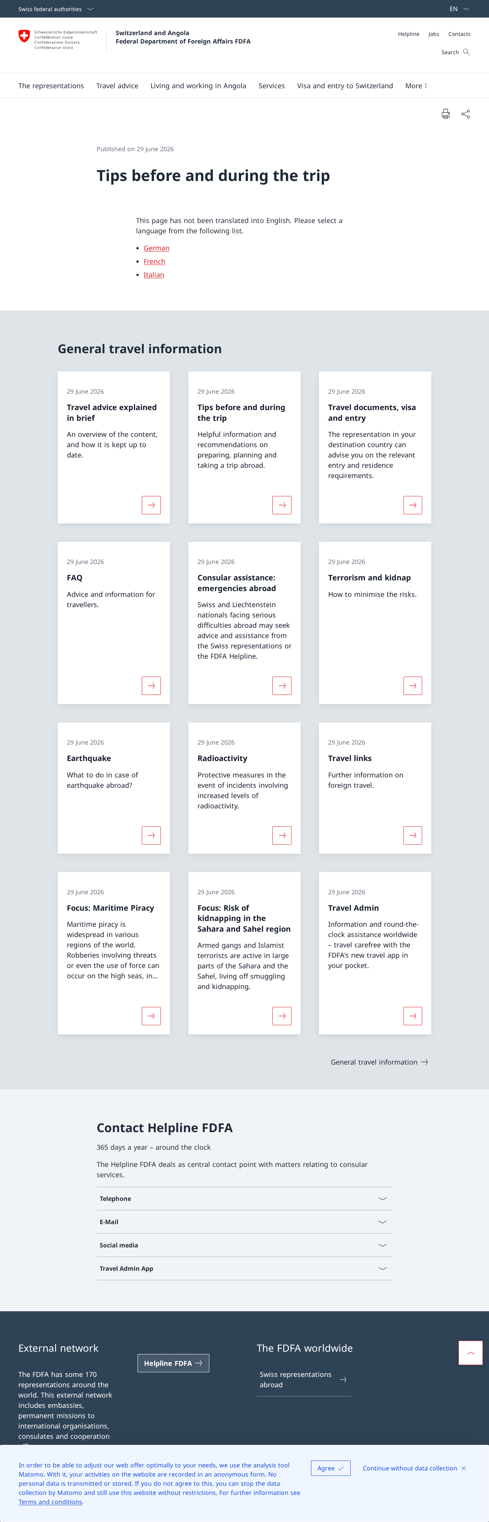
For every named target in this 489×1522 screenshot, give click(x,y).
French (154, 261)
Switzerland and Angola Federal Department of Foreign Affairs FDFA (183, 37)
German (157, 247)
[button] (51, 85)
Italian (154, 274)
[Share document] (465, 113)
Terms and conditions (50, 1502)
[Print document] (445, 113)
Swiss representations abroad (296, 1379)
